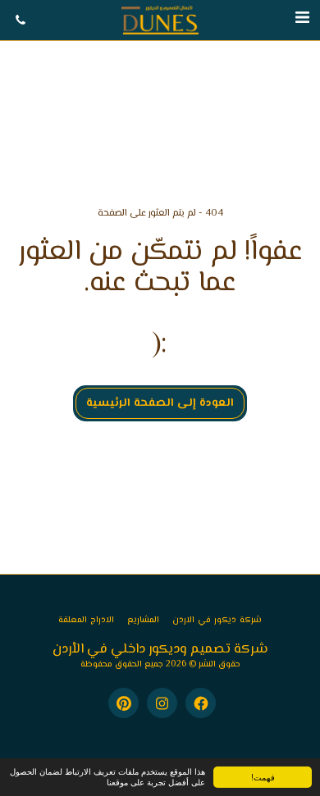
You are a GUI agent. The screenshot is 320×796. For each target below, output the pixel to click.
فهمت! (263, 777)
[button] (302, 19)
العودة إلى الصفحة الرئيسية (160, 403)
